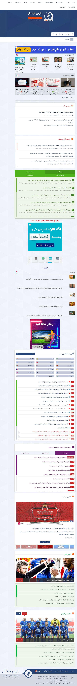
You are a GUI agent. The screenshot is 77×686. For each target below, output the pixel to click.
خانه (74, 2)
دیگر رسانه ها (59, 2)
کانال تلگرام (38, 671)
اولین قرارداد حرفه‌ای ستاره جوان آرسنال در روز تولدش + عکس (60, 603)
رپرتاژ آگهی (18, 2)
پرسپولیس (51, 362)
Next (72, 512)
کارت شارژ (32, 2)
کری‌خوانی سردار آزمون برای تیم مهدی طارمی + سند (62, 586)
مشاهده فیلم (46, 542)
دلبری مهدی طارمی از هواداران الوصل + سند (64, 593)
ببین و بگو (66, 106)
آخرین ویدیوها (66, 497)
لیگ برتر (31, 359)
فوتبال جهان (30, 362)
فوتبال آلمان (71, 369)
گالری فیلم (51, 376)
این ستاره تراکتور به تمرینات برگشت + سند (64, 596)
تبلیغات (40, 2)
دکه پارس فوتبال (66, 614)
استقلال (71, 362)
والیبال (72, 372)
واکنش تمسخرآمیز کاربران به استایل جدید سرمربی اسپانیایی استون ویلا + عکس (56, 600)
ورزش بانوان (30, 372)
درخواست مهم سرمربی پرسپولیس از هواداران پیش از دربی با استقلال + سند (57, 590)
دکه (32, 376)
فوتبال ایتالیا (30, 365)
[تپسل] (16, 47)
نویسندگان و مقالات (64, 139)
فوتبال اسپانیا (70, 365)
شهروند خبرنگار (49, 2)
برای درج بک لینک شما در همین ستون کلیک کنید (45, 220)
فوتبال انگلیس (50, 365)
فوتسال (51, 359)
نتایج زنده (45, 268)
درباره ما (10, 2)
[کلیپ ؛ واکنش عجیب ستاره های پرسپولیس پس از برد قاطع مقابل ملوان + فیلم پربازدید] (45, 513)
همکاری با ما (72, 7)
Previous (18, 512)
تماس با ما (62, 7)
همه (33, 354)
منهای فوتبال (50, 369)
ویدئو (67, 2)
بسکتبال (31, 369)
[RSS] (73, 106)
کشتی (52, 372)
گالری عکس (71, 376)
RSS (25, 2)
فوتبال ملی (71, 359)
